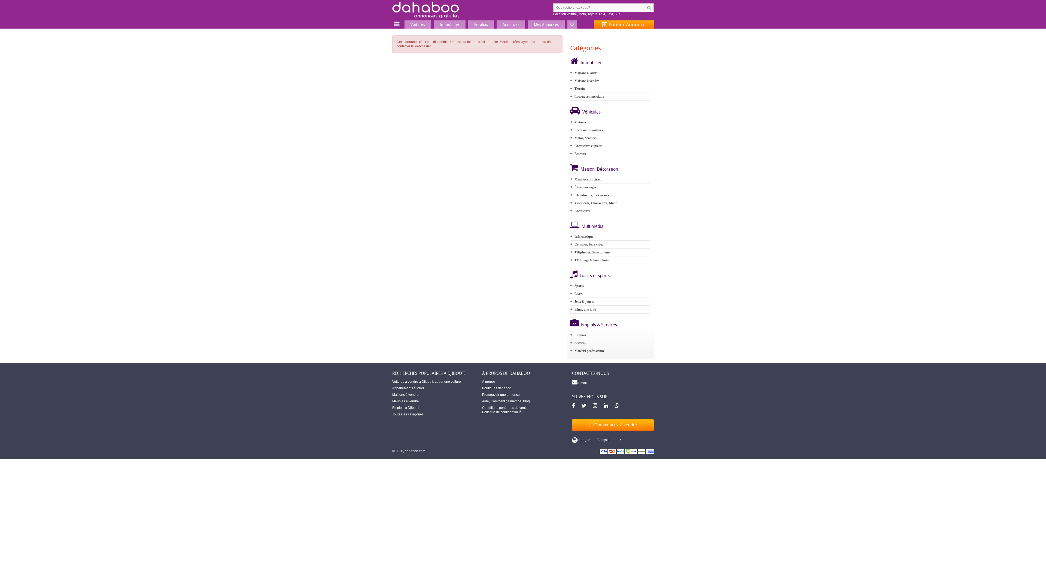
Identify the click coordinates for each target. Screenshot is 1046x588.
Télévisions (601, 195)
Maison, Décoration (599, 169)
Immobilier (591, 63)
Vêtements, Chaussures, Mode (595, 203)
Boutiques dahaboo (496, 388)
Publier (626, 24)
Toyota (592, 14)
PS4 (602, 14)
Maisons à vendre (586, 81)
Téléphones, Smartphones (592, 252)
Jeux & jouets (584, 302)
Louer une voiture (448, 382)
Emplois (580, 335)
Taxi (610, 14)
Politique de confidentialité (501, 412)
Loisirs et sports (595, 275)
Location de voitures (588, 130)
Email (582, 383)
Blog (526, 401)
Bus (617, 14)
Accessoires (582, 211)
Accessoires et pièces (588, 146)
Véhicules (591, 112)
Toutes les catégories (408, 414)
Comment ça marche (506, 401)
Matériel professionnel (589, 351)
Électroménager (585, 187)
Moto (582, 14)
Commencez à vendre (615, 424)
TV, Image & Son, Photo (591, 260)
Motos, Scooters (585, 138)
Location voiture (565, 14)
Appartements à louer (408, 388)
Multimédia (593, 226)
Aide (485, 401)
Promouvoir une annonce (501, 395)
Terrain (579, 89)
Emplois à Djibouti (405, 408)
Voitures (580, 122)
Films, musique (585, 309)
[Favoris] (572, 24)
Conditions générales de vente (505, 408)
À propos (488, 382)
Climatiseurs (583, 195)
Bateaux (580, 154)
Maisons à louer (585, 73)
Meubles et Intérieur (588, 179)
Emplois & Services (599, 325)
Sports (579, 286)
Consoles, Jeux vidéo (588, 244)
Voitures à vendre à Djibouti (412, 382)
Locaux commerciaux (589, 97)
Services (580, 343)
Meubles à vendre (405, 401)
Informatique (583, 236)
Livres (578, 294)
